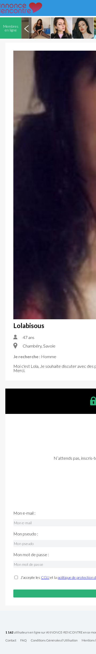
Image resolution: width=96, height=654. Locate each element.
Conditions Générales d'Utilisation (54, 640)
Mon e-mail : (24, 513)
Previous (26, 28)
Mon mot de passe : (31, 554)
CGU (45, 577)
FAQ (23, 640)
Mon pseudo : (25, 534)
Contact (10, 640)
